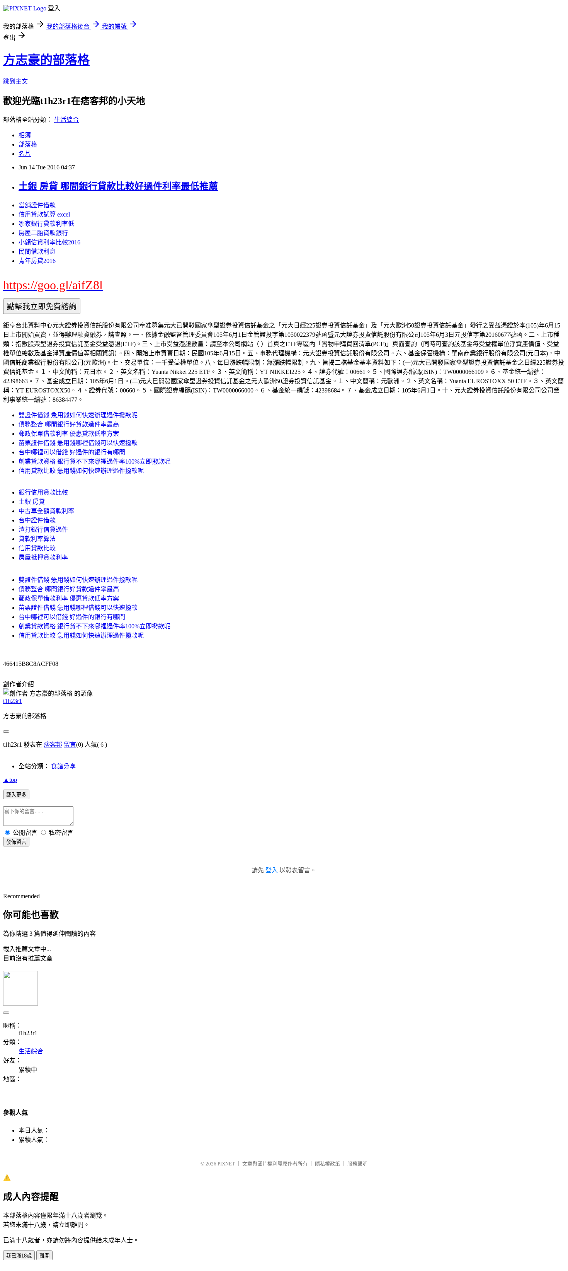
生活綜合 (66, 119)
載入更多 (16, 795)
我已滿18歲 (19, 1256)
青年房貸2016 (37, 261)
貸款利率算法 (37, 539)
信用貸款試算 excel (44, 214)
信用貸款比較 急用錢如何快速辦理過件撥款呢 (81, 470)
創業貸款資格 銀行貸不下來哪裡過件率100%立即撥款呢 (94, 461)
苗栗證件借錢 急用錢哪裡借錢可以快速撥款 (78, 443)
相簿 (25, 135)
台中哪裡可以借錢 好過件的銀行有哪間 (72, 452)
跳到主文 (15, 81)
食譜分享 (63, 766)
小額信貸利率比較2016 (49, 242)
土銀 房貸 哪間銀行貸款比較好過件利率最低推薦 (118, 186)
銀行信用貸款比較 (43, 492)
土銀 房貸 (32, 501)
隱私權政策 (327, 1164)
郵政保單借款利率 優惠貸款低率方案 (69, 433)
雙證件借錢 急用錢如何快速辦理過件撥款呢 (78, 415)
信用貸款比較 (37, 548)
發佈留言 (16, 842)
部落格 (28, 144)
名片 (25, 153)
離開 (44, 1256)
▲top (10, 779)
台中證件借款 (37, 520)
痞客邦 (53, 744)
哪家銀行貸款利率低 (46, 223)
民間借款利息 (37, 251)
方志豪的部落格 (46, 60)
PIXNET (226, 1164)
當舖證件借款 (37, 205)
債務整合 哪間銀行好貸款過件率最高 (69, 424)
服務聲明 (357, 1164)
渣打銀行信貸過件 (43, 529)
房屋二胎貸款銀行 (43, 233)
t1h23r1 (12, 701)
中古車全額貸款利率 (46, 511)
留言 (70, 744)
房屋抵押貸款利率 (43, 557)
